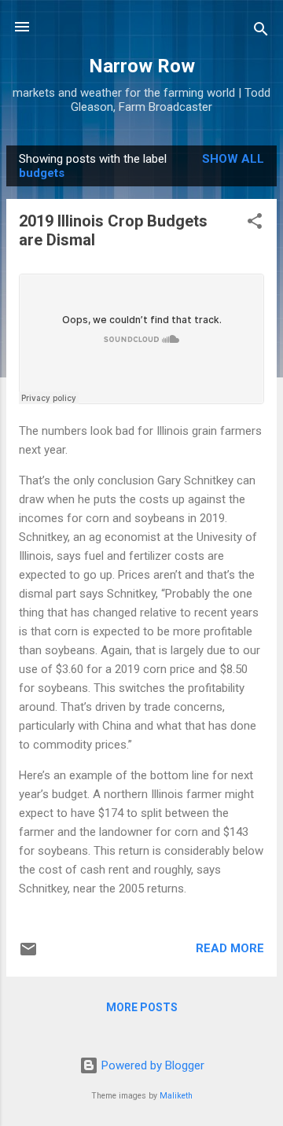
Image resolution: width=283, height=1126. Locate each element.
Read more (230, 948)
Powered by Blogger (151, 1065)
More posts (142, 1007)
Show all (233, 159)
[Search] (261, 32)
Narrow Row (142, 66)
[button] (254, 224)
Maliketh (176, 1096)
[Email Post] (28, 955)
